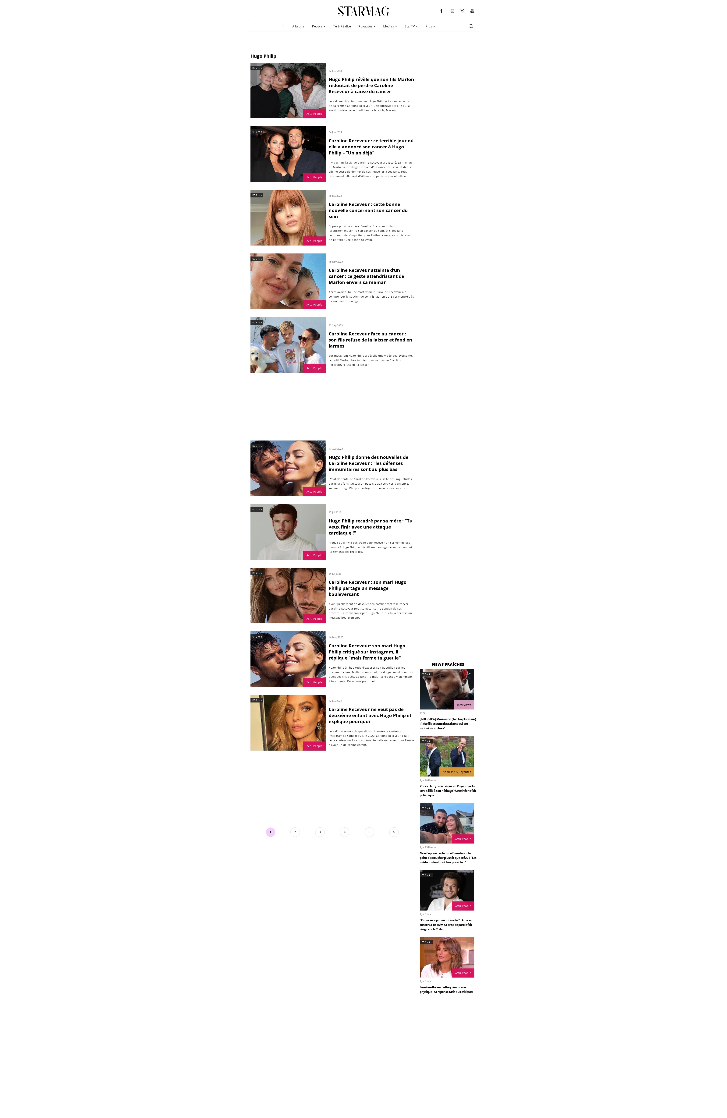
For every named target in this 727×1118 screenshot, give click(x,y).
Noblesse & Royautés (457, 772)
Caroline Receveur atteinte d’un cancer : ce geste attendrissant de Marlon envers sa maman (366, 276)
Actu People (315, 113)
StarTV (410, 26)
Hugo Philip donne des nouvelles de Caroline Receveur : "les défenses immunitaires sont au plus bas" (368, 463)
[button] (441, 14)
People (317, 26)
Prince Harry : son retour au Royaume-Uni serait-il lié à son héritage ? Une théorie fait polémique (448, 790)
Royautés (365, 26)
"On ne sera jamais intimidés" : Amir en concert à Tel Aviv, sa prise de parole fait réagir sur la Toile (446, 924)
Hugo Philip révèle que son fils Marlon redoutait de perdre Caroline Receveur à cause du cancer (371, 85)
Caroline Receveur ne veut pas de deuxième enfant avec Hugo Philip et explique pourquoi (370, 715)
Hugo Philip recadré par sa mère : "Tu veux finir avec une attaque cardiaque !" (371, 527)
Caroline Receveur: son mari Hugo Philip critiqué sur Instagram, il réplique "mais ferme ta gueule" (367, 651)
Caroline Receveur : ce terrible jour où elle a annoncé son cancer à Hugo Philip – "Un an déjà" (371, 146)
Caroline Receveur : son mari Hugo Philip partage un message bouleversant (367, 588)
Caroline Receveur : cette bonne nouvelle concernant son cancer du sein (368, 210)
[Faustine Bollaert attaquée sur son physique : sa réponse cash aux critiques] (447, 957)
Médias (388, 26)
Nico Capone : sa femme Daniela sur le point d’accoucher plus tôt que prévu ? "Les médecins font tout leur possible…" (448, 857)
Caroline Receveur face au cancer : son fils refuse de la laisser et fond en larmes (370, 340)
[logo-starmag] (363, 11)
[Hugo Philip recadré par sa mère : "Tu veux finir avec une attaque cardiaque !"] (288, 532)
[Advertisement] (363, 40)
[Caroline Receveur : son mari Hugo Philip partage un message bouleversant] (288, 595)
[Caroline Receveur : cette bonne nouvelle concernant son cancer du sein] (288, 218)
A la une (298, 26)
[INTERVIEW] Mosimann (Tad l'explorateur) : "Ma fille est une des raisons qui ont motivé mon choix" (448, 723)
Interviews (464, 705)
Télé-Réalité (342, 26)
